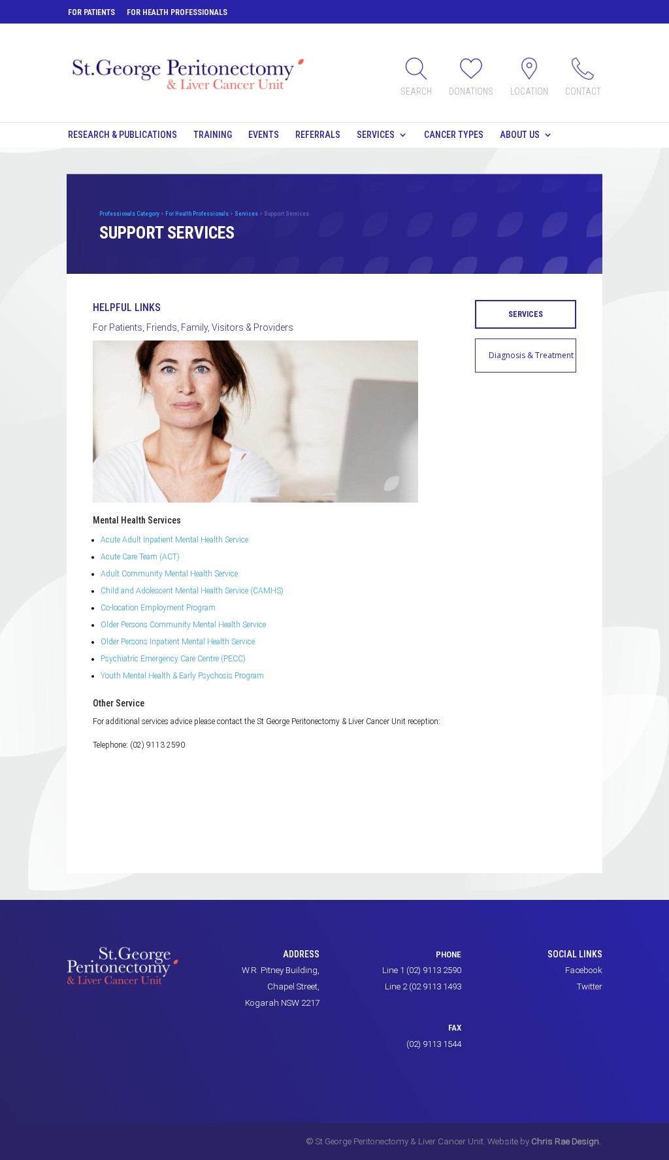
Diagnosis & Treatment (531, 355)
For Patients (91, 12)
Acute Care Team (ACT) (140, 556)
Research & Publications (122, 134)
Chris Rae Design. (566, 1141)
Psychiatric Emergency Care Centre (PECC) (173, 658)
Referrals (317, 134)
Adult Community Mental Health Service (169, 573)
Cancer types (453, 134)
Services (376, 134)
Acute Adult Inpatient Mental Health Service (174, 539)
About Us (520, 134)
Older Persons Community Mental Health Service (183, 624)
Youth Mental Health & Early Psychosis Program (182, 675)
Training (212, 134)
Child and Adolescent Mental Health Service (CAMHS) (192, 590)
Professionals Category (129, 213)
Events (263, 134)
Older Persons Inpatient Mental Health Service (178, 641)
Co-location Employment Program (158, 607)
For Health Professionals (177, 12)
